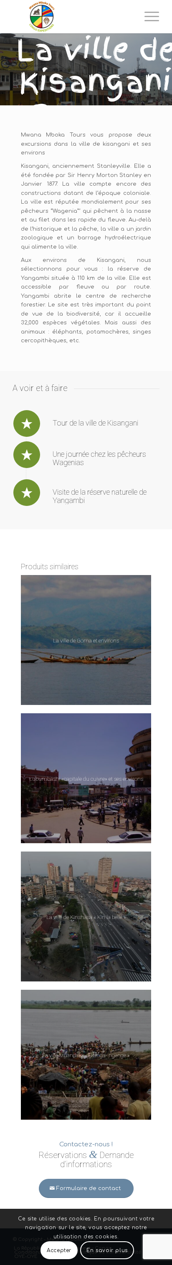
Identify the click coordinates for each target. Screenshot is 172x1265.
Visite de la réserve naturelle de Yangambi (100, 496)
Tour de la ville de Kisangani (95, 422)
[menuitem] (147, 16)
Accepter (59, 1250)
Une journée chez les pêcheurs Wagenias (99, 458)
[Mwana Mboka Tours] (71, 16)
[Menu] (147, 16)
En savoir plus (106, 1250)
